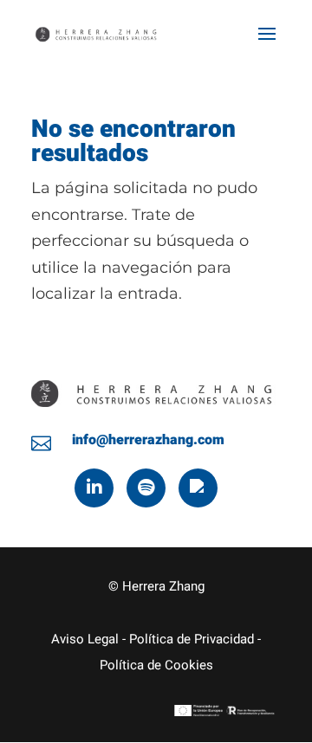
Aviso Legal (85, 639)
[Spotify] (146, 487)
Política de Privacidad (191, 639)
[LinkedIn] (94, 487)
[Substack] (198, 487)
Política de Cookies (156, 665)
